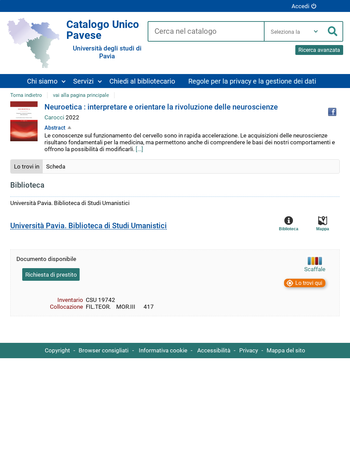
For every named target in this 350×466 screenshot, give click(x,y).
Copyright (57, 350)
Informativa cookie (163, 350)
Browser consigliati (104, 350)
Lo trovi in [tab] (26, 166)
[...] (139, 149)
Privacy (248, 350)
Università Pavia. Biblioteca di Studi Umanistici (88, 225)
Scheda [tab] (55, 166)
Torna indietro (26, 95)
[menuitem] (46, 81)
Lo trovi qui (308, 283)
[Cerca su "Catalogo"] (206, 31)
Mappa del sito (286, 350)
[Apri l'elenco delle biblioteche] (316, 31)
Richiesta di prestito (51, 274)
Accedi (300, 6)
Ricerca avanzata (319, 50)
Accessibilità (213, 350)
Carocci (55, 117)
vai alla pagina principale (81, 95)
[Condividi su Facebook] (332, 112)
